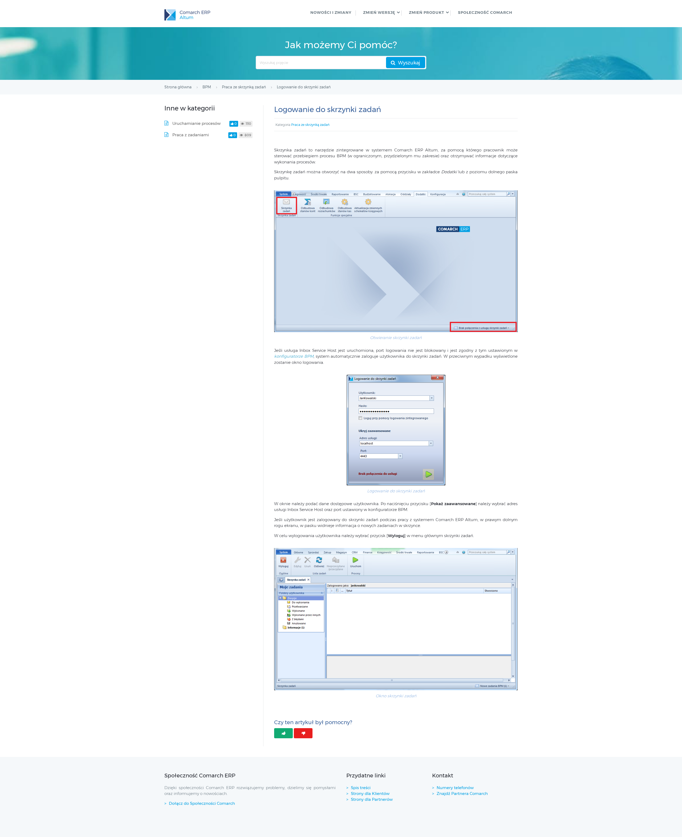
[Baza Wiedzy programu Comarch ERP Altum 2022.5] (187, 13)
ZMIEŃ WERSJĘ (379, 12)
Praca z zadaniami (190, 134)
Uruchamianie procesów (196, 123)
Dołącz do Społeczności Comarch (202, 803)
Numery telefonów (455, 787)
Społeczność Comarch (485, 12)
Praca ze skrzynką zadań (310, 125)
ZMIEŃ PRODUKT (426, 12)
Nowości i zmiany (330, 12)
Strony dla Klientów (370, 793)
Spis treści (361, 787)
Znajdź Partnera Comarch (462, 793)
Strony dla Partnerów (372, 799)
